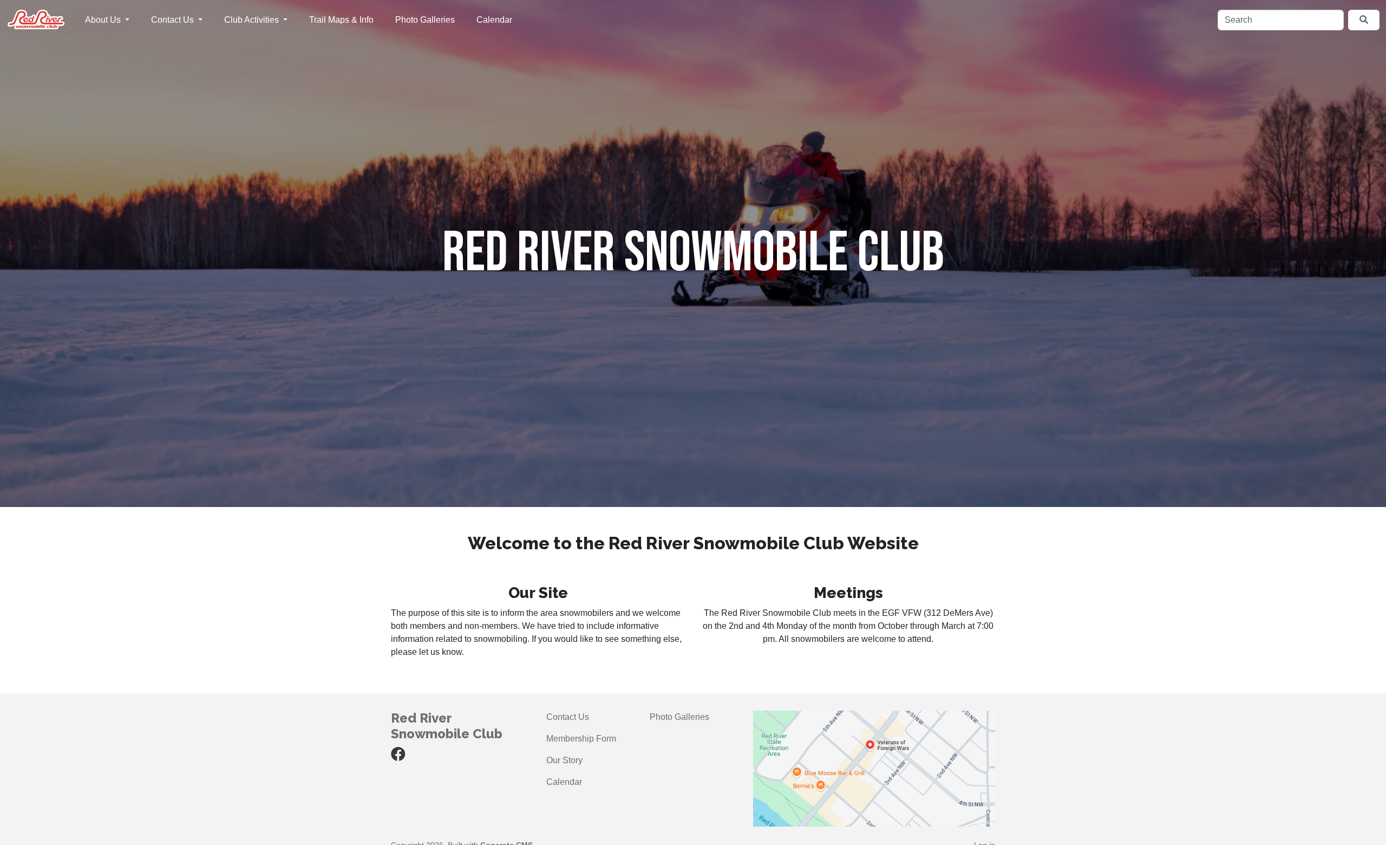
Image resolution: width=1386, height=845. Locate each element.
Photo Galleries (425, 19)
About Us (104, 19)
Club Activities (252, 19)
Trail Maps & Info (341, 19)
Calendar (494, 19)
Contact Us (173, 19)
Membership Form (581, 738)
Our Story (564, 760)
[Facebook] (398, 756)
